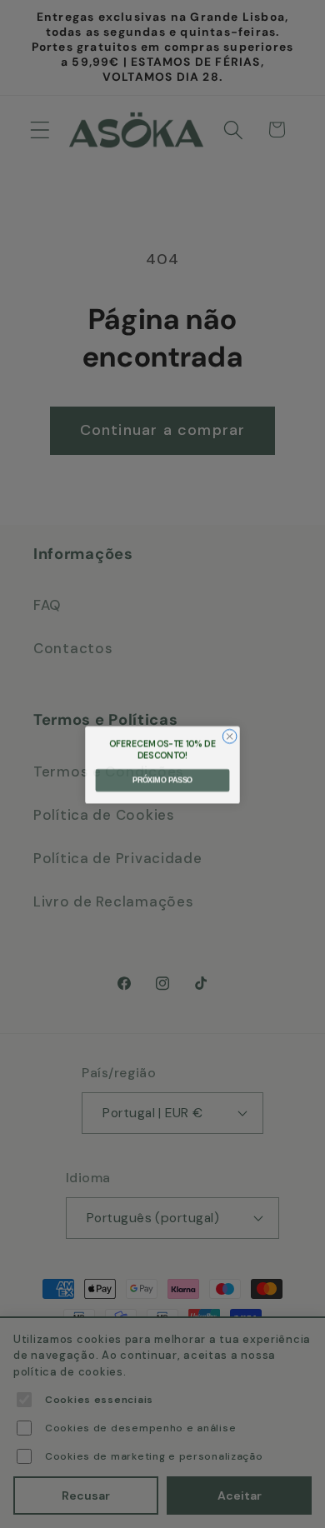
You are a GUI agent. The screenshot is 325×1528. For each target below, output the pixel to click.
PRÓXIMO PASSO (162, 780)
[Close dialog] (229, 735)
